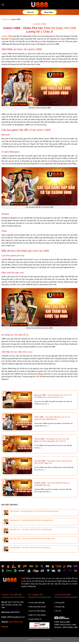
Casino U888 (7, 36)
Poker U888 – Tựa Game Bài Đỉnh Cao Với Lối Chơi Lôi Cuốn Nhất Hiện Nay (52, 418)
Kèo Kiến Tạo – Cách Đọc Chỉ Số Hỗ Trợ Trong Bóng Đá (31, 529)
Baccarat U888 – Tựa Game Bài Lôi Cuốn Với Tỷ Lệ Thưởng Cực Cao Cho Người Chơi (53, 396)
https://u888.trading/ (16, 622)
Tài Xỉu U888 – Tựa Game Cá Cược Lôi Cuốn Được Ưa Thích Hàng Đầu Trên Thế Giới (51, 440)
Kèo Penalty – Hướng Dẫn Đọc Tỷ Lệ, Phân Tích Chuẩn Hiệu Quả (34, 511)
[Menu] (3, 4)
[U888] (39, 4)
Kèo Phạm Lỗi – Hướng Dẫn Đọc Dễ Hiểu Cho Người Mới (31, 520)
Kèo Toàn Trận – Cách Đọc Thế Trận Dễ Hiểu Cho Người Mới (32, 538)
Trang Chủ (5, 19)
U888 (37, 376)
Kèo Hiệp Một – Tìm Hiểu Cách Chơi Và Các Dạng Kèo (30, 547)
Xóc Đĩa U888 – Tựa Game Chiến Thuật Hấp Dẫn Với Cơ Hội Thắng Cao (53, 462)
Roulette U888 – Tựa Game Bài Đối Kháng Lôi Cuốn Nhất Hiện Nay (52, 484)
